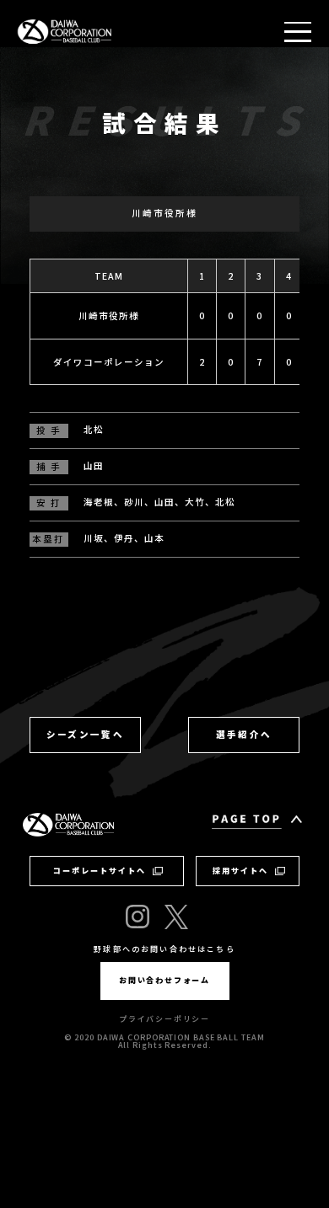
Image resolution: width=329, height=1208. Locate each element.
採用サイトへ (240, 870)
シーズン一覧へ (85, 734)
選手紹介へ (244, 734)
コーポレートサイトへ (99, 870)
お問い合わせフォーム (164, 980)
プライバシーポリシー (164, 1019)
